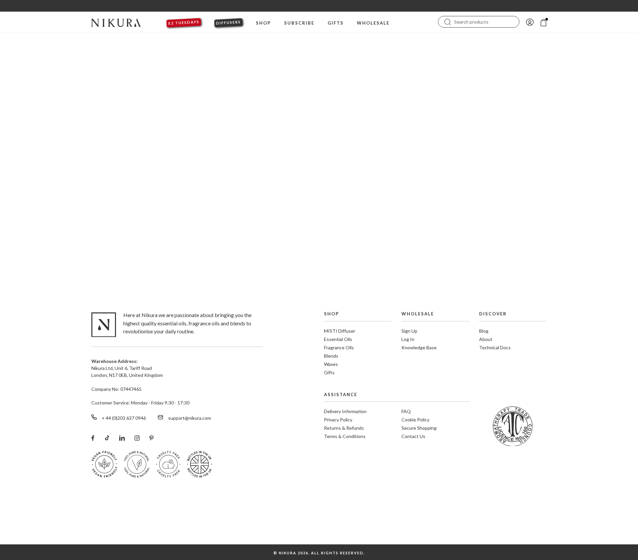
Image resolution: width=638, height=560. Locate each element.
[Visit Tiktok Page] (107, 437)
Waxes (331, 364)
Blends (331, 356)
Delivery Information (345, 411)
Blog (483, 331)
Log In (407, 339)
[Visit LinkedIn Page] (122, 437)
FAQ (406, 411)
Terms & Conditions (345, 436)
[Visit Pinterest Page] (151, 437)
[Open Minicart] (543, 21)
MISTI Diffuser (339, 331)
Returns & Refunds (344, 428)
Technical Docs (495, 347)
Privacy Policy (338, 419)
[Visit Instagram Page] (137, 437)
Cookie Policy (415, 419)
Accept (608, 536)
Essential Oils (338, 339)
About (485, 339)
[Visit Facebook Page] (92, 437)
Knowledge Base (419, 347)
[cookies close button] (628, 522)
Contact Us (413, 436)
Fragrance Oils (339, 347)
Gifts (329, 372)
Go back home (319, 228)
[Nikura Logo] (116, 22)
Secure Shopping (419, 428)
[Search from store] (447, 21)
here (499, 540)
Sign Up (409, 331)
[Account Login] (530, 21)
